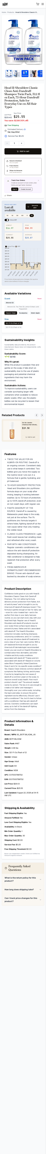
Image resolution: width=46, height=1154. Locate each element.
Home (4, 12)
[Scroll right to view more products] (42, 415)
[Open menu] (42, 4)
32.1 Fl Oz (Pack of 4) (13, 327)
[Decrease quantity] (7, 143)
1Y (27, 215)
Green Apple (35, 313)
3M (17, 215)
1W (7, 215)
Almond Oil (10, 303)
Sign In (15, 189)
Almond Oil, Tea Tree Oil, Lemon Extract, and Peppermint (23, 308)
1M (12, 215)
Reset (40, 299)
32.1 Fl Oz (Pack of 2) (13, 323)
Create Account (26, 189)
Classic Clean (11, 313)
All (31, 215)
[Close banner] (38, 180)
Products (10, 12)
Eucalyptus (23, 313)
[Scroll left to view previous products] (36, 415)
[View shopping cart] (37, 4)
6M (22, 215)
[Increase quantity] (21, 143)
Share (9, 195)
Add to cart (24, 151)
